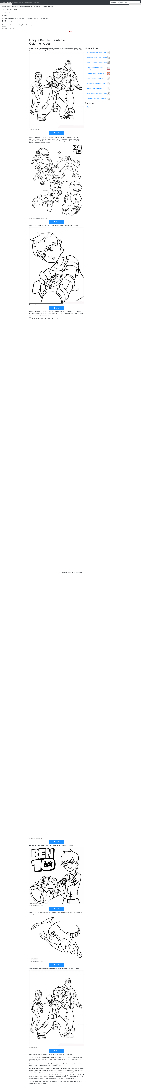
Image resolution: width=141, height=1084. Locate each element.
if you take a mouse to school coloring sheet (95, 68)
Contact (21, 2)
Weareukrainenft (7, 3)
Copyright (36, 2)
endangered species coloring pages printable (96, 99)
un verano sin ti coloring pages (95, 73)
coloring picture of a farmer (94, 88)
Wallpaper (88, 106)
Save (57, 133)
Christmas (88, 107)
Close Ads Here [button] (6, 3)
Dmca (16, 2)
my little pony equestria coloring (96, 83)
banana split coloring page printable (97, 57)
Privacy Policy (28, 2)
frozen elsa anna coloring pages (95, 78)
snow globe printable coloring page (96, 52)
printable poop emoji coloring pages (97, 62)
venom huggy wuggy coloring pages (97, 93)
